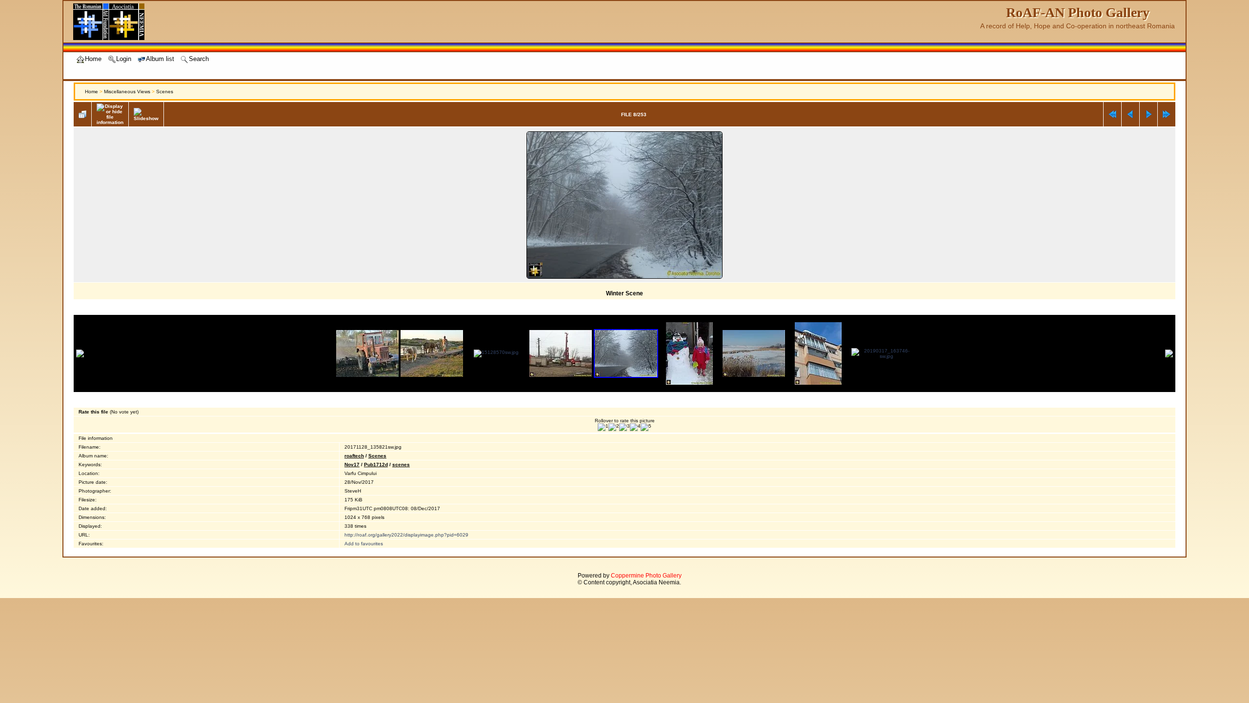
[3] (624, 427)
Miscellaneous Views (127, 91)
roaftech (354, 455)
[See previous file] (1130, 114)
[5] (646, 427)
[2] (613, 427)
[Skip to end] (1166, 114)
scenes (401, 464)
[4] (635, 427)
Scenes (164, 91)
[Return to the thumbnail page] (82, 114)
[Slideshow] (146, 114)
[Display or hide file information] (110, 114)
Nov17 (352, 464)
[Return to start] (1112, 114)
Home (91, 91)
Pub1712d (376, 464)
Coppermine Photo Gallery (646, 575)
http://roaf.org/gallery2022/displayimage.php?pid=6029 (406, 535)
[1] (603, 427)
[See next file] (1148, 114)
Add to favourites (363, 543)
